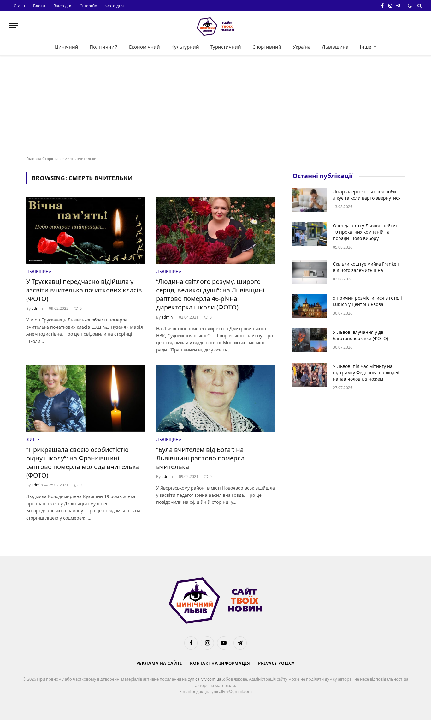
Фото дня (114, 6)
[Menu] (13, 26)
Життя (33, 439)
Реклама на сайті (159, 663)
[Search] (419, 5)
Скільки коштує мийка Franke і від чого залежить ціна (366, 267)
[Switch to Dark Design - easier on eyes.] (409, 5)
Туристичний (225, 47)
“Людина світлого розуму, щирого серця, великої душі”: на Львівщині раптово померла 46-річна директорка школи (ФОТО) (210, 294)
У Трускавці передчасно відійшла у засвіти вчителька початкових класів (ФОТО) (84, 290)
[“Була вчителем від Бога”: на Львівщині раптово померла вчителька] (215, 398)
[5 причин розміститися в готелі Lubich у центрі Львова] (309, 306)
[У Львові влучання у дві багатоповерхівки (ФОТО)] (309, 340)
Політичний (104, 47)
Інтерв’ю (88, 6)
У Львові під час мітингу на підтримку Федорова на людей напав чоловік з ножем (366, 372)
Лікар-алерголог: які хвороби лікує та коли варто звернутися (367, 195)
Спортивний (266, 47)
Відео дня (62, 6)
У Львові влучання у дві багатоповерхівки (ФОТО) (360, 335)
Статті (19, 6)
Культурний (185, 47)
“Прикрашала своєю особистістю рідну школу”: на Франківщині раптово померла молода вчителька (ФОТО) (82, 462)
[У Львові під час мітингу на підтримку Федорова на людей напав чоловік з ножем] (309, 375)
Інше (365, 47)
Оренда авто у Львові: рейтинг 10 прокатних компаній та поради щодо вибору (366, 232)
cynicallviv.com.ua (205, 679)
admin (37, 308)
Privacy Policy (276, 663)
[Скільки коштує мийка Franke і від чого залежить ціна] (309, 272)
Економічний (144, 47)
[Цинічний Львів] (215, 25)
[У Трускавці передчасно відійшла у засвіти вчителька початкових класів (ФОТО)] (85, 230)
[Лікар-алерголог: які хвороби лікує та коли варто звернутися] (309, 200)
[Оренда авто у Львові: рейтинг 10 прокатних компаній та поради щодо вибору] (309, 234)
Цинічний (66, 47)
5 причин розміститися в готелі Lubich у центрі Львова (367, 301)
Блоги (39, 6)
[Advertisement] (215, 106)
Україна (301, 47)
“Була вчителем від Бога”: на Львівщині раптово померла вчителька (200, 458)
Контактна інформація (220, 663)
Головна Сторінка (42, 158)
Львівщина (335, 47)
